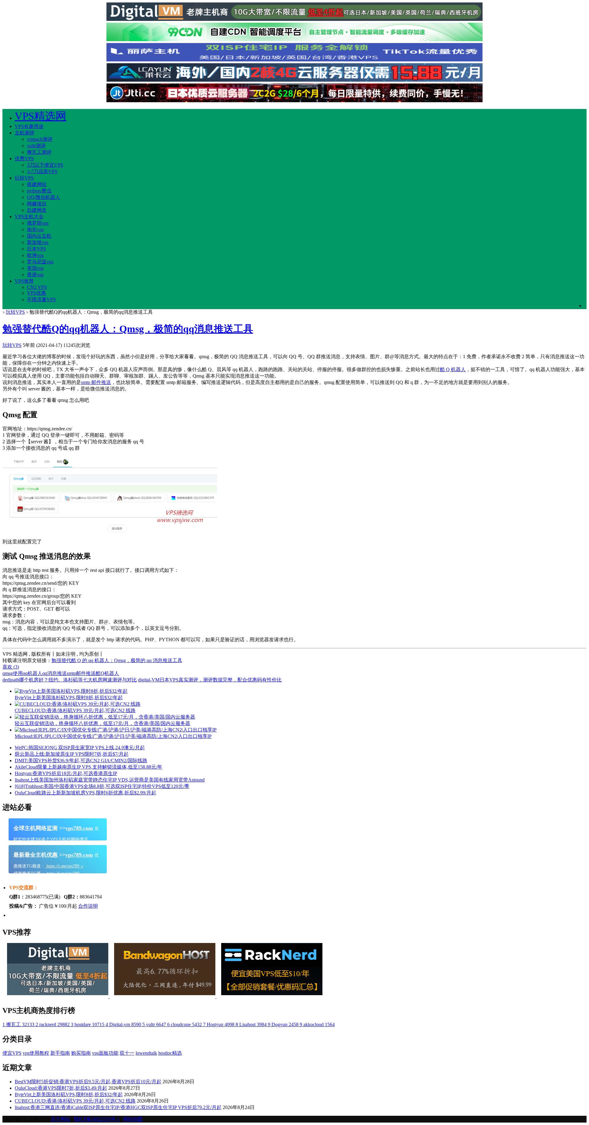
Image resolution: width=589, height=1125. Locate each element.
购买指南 (81, 1053)
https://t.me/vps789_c (64, 866)
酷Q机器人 (107, 673)
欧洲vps (35, 255)
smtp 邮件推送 (96, 382)
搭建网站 (37, 184)
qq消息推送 (54, 673)
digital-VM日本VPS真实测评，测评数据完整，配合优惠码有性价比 (210, 679)
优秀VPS (24, 158)
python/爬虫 (39, 190)
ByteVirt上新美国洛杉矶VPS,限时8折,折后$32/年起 (69, 1094)
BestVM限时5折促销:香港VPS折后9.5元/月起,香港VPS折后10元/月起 (88, 1081)
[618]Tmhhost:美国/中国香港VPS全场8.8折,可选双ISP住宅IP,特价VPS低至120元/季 (102, 786)
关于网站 (60, 1119)
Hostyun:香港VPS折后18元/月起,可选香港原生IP (66, 773)
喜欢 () (10, 666)
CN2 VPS (37, 287)
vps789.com (79, 828)
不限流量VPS (41, 299)
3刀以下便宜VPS (45, 165)
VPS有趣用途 (29, 126)
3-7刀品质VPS (42, 171)
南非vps (35, 229)
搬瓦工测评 (39, 152)
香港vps (35, 274)
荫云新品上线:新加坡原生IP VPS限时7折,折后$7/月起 (72, 754)
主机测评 (24, 132)
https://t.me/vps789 (62, 873)
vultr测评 (36, 145)
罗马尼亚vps (40, 261)
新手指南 (60, 1053)
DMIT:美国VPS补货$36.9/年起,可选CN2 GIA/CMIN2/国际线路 (81, 760)
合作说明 (88, 906)
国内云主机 (39, 236)
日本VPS (36, 248)
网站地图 (133, 1119)
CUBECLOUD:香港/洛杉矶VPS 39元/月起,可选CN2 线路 (75, 1101)
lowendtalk (146, 1053)
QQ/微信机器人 (43, 197)
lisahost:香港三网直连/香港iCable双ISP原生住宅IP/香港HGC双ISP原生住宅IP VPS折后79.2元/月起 (118, 1107)
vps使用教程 (36, 1053)
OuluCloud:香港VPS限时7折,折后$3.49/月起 (61, 1088)
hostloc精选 (170, 1053)
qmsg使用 (12, 673)
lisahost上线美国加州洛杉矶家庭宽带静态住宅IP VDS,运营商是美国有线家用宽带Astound (110, 779)
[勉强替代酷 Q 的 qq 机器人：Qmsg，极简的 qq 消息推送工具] (109, 535)
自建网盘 (37, 210)
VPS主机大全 (29, 216)
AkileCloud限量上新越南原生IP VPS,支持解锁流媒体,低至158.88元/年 (88, 767)
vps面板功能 (105, 1053)
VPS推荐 (24, 281)
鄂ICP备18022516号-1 (97, 1119)
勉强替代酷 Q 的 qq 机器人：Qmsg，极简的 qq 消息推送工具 (117, 660)
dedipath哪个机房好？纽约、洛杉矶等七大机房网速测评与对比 (69, 679)
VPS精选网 (40, 116)
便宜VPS (11, 1053)
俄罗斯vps (37, 223)
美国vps (35, 268)
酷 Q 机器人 (453, 369)
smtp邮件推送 (81, 673)
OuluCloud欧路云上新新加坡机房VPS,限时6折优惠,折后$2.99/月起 (85, 792)
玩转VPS (24, 177)
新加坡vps (37, 242)
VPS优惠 (36, 293)
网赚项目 (37, 203)
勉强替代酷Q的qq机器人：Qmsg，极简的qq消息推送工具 (127, 328)
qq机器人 (32, 673)
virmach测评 (39, 139)
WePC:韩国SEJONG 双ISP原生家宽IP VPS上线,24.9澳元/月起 (80, 747)
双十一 (127, 1053)
